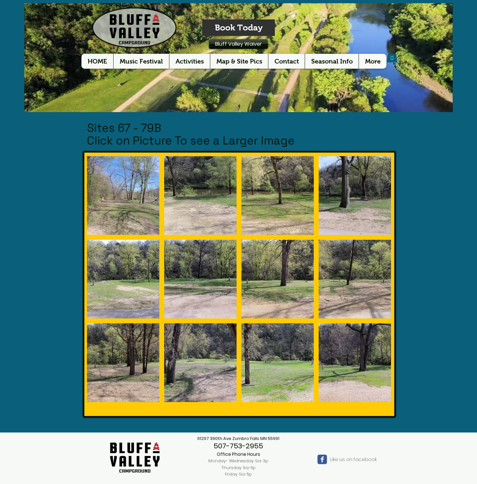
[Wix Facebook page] (322, 459)
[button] (392, 56)
